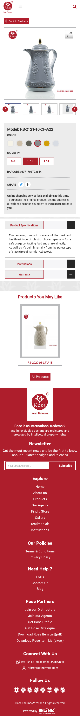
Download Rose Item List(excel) (40, 640)
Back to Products (18, 21)
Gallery (40, 517)
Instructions (40, 530)
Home (40, 486)
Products (40, 499)
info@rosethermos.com (42, 668)
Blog (40, 589)
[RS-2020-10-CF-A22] (13, 113)
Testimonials (40, 524)
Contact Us (40, 583)
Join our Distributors (40, 609)
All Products (40, 377)
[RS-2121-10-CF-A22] (31, 113)
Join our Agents (40, 616)
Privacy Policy (40, 557)
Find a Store (40, 511)
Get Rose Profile (40, 622)
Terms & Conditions (40, 551)
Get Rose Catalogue (40, 628)
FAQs (40, 577)
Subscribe (65, 465)
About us (40, 493)
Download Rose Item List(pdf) (40, 634)
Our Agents (40, 505)
